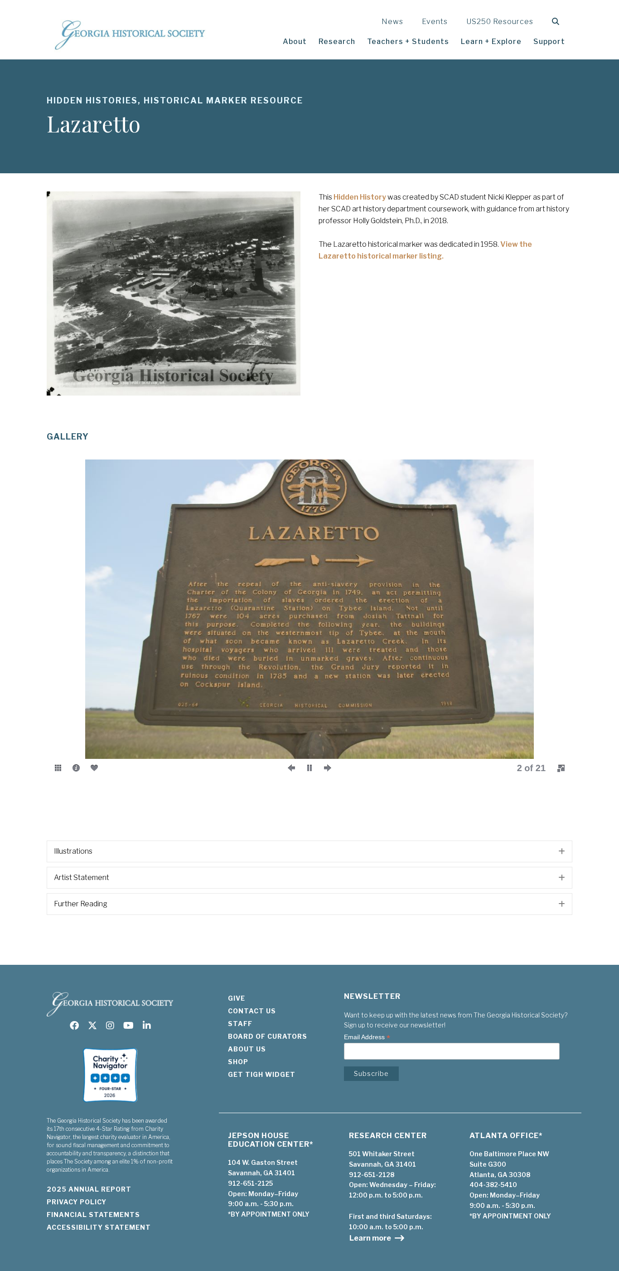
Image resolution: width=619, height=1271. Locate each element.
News (392, 21)
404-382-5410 (493, 1184)
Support (549, 41)
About (295, 41)
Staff (240, 1023)
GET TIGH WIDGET (261, 1074)
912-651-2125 (250, 1183)
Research (337, 41)
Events (435, 21)
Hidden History (360, 197)
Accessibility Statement (99, 1227)
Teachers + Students (408, 41)
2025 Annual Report (89, 1189)
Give (236, 998)
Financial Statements (93, 1214)
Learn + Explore (491, 41)
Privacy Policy (76, 1202)
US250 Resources (499, 21)
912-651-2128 (371, 1174)
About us (247, 1049)
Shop (238, 1062)
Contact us (252, 1011)
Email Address (367, 1037)
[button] (557, 21)
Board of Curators (267, 1036)
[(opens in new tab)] (110, 1105)
